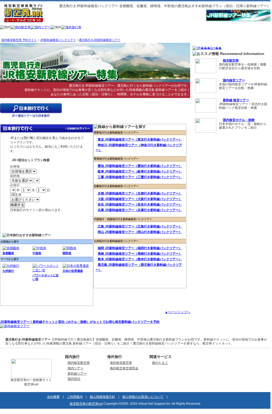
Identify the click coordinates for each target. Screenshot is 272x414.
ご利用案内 (75, 397)
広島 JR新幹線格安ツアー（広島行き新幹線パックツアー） (140, 226)
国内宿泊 (74, 379)
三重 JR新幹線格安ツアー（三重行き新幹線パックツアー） (140, 177)
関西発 (67, 253)
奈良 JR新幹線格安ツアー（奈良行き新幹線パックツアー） (140, 204)
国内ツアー (75, 368)
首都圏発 (8, 253)
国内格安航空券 (79, 363)
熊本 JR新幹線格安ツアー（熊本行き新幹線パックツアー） (140, 259)
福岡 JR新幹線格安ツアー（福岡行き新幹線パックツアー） (140, 248)
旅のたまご (160, 363)
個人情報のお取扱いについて (142, 397)
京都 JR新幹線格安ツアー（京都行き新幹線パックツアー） (140, 193)
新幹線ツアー (77, 373)
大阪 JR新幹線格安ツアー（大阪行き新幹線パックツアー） (140, 199)
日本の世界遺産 (73, 270)
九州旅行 (8, 270)
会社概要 (53, 397)
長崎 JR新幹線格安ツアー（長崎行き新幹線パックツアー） (140, 253)
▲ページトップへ (177, 312)
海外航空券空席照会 (124, 368)
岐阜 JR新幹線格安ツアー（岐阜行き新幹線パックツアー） (140, 171)
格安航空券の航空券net (86, 404)
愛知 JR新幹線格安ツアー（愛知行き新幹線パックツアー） (140, 166)
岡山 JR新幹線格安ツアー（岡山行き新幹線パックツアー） (140, 232)
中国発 (36, 253)
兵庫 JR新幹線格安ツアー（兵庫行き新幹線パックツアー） (140, 210)
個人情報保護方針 (102, 397)
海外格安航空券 (121, 363)
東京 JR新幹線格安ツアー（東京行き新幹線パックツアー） (140, 139)
